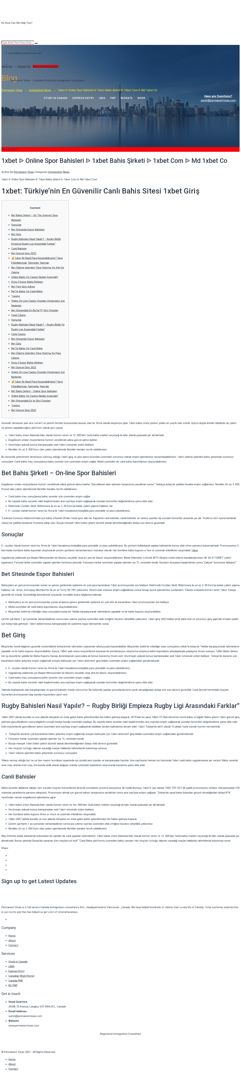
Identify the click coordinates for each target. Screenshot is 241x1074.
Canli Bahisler (19, 248)
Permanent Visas (24, 172)
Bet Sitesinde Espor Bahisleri (28, 229)
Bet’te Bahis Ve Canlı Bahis (27, 291)
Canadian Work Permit (21, 976)
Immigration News (59, 172)
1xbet (194, 550)
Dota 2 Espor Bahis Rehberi (27, 281)
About (12, 940)
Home (12, 935)
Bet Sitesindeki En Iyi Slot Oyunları (31, 400)
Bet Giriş (16, 234)
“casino (15, 296)
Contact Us (24, 66)
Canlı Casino (18, 315)
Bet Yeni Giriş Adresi (23, 286)
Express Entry (16, 971)
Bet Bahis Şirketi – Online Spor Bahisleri (34, 391)
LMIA (11, 966)
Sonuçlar (16, 224)
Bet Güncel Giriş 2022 (23, 253)
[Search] (36, 43)
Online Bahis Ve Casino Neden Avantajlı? (34, 277)
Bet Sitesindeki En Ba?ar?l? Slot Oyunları (34, 310)
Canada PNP (15, 980)
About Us (6, 66)
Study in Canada (17, 961)
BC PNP (12, 985)
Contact (13, 945)
